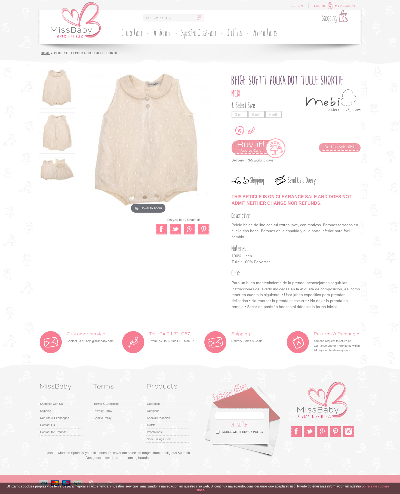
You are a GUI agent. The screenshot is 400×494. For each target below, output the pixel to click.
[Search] (198, 17)
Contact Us (47, 425)
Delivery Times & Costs (247, 337)
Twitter (309, 431)
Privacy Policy (103, 410)
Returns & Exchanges (54, 418)
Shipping (257, 180)
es (293, 5)
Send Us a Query (302, 180)
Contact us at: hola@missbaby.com (90, 337)
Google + (322, 431)
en (301, 5)
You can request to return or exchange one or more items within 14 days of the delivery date (337, 342)
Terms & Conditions (106, 403)
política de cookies (375, 486)
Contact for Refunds (53, 432)
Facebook (296, 431)
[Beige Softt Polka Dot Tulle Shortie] (57, 88)
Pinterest (335, 431)
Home (45, 53)
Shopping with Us (51, 403)
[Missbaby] (76, 20)
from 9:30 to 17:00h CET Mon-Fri (171, 337)
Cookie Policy (103, 418)
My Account (345, 5)
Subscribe (240, 424)
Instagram (348, 431)
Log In (319, 5)
